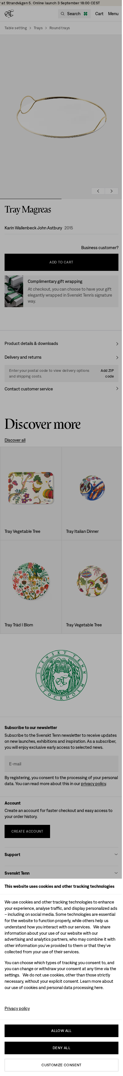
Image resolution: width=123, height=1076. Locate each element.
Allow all (61, 1031)
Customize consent (61, 1065)
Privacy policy (17, 1008)
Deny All (61, 1048)
